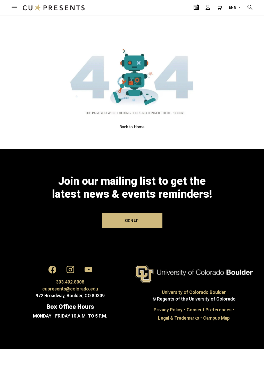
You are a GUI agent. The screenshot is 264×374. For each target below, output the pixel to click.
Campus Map (216, 318)
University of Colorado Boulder (194, 292)
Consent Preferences (209, 309)
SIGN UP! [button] (132, 221)
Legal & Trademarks (178, 318)
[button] (14, 7)
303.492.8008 (70, 282)
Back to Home (132, 126)
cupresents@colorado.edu (70, 289)
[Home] (54, 7)
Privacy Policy (168, 309)
